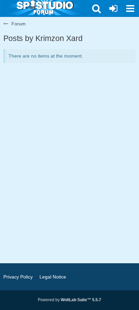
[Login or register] (113, 8)
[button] (130, 8)
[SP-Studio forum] (44, 7)
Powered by (69, 299)
